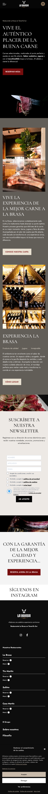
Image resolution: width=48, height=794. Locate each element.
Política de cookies (13, 791)
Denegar (24, 780)
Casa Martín (8, 703)
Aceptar (24, 774)
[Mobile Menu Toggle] (4, 4)
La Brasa (7, 655)
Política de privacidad (26, 791)
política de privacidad (32, 479)
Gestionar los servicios (8, 769)
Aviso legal (37, 791)
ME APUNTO (24, 499)
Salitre (6, 687)
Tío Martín (8, 671)
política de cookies (30, 482)
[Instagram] (21, 635)
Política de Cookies (21, 764)
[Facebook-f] (27, 635)
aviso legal (27, 485)
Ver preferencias (24, 787)
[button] (45, 749)
